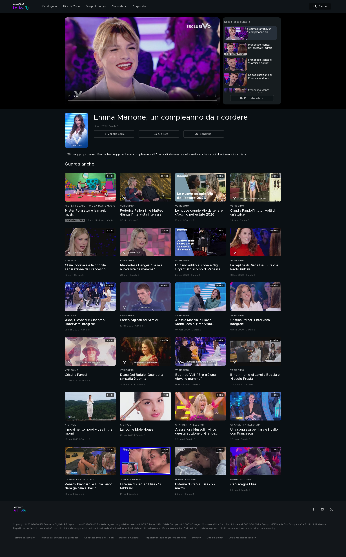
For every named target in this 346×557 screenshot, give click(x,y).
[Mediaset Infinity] (21, 6)
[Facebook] (313, 509)
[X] (331, 509)
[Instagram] (322, 509)
